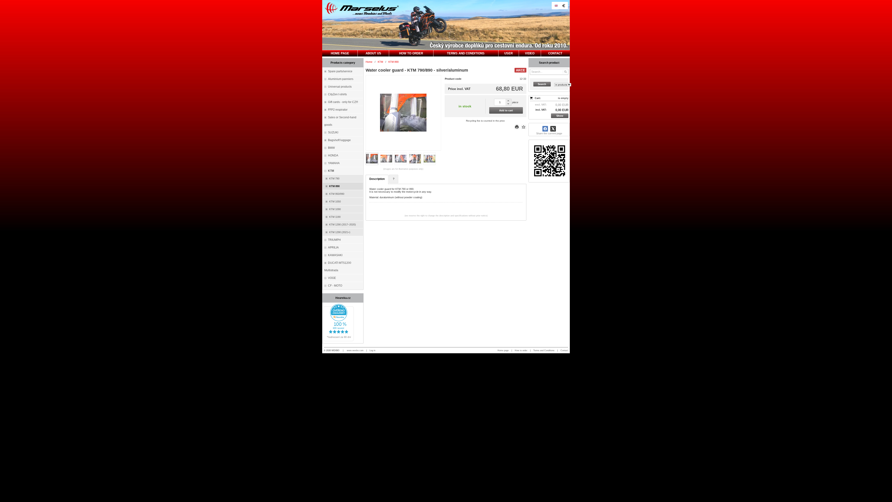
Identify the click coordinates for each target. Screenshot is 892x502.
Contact (564, 350)
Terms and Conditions (543, 350)
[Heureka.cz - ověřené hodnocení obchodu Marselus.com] (339, 340)
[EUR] (563, 5)
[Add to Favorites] (523, 127)
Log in (372, 350)
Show (559, 115)
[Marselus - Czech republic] (446, 25)
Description (377, 179)
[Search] (565, 72)
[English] (556, 5)
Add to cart (506, 110)
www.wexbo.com (355, 350)
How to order (521, 350)
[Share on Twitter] (553, 129)
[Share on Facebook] (545, 129)
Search (542, 84)
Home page (503, 350)
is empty (563, 98)
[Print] (517, 127)
